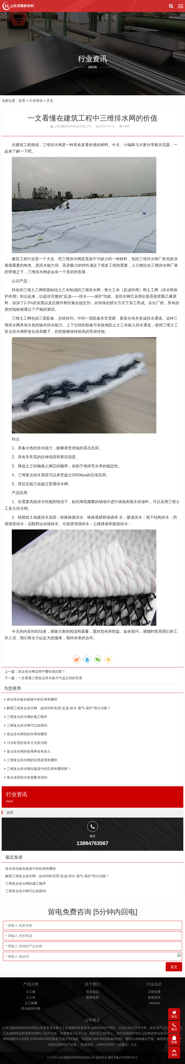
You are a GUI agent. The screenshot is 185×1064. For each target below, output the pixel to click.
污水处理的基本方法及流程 (26, 743)
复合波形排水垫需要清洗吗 (26, 777)
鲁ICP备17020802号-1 (123, 1057)
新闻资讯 (154, 997)
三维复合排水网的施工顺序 (26, 717)
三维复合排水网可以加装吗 (26, 725)
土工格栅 (31, 1003)
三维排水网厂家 (152, 259)
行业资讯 (36, 101)
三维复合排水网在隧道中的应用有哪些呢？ (38, 769)
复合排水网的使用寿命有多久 (28, 751)
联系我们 (92, 991)
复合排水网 (18, 508)
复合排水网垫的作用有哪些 (26, 734)
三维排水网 (52, 145)
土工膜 (30, 991)
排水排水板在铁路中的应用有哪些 (31, 699)
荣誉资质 (92, 997)
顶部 (174, 1055)
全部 (10, 812)
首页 (22, 101)
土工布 (30, 997)
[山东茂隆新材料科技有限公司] (18, 6)
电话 (174, 1029)
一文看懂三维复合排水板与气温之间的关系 (50, 678)
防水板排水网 (30, 1008)
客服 (174, 1042)
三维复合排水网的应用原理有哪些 (31, 760)
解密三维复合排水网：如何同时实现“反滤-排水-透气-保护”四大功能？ (58, 708)
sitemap (154, 1003)
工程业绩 (154, 991)
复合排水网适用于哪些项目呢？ (41, 671)
